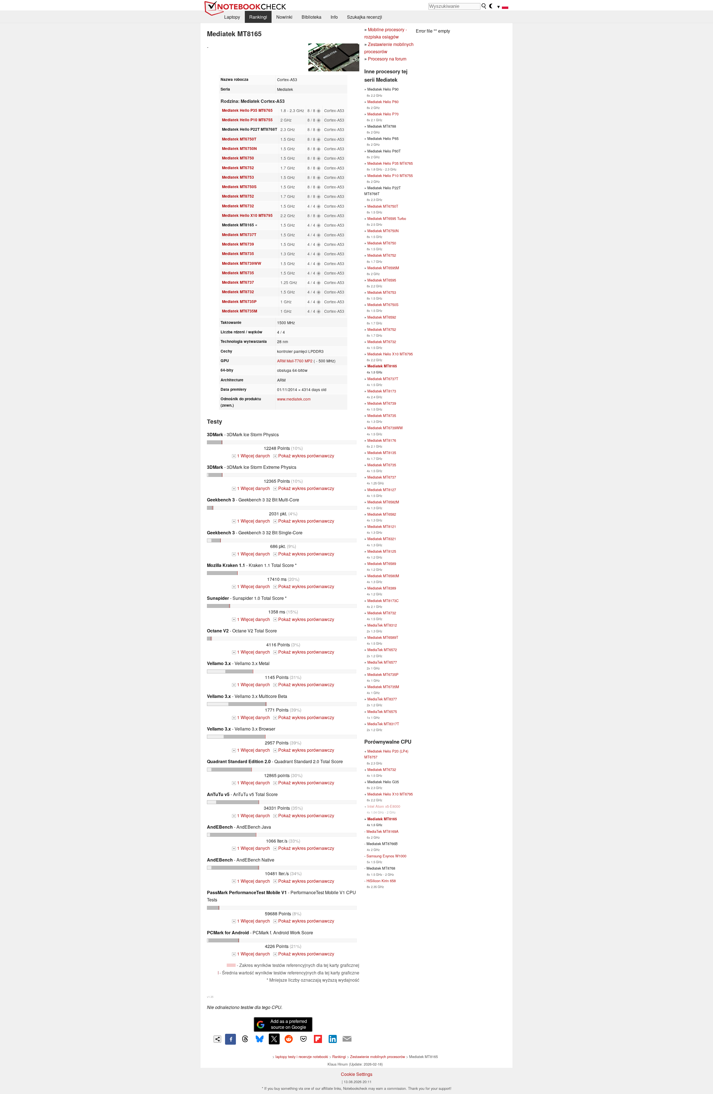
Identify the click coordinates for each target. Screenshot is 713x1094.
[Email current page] (347, 1039)
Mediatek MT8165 (382, 365)
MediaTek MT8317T (383, 723)
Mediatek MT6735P (239, 301)
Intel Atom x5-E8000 (383, 806)
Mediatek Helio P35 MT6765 (247, 110)
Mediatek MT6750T (239, 139)
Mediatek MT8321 (381, 538)
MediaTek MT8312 (382, 625)
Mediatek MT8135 (381, 452)
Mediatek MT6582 (381, 514)
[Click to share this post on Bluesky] (259, 1039)
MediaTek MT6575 (382, 711)
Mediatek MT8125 (381, 551)
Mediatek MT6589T (382, 637)
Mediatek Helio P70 (383, 114)
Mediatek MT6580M (383, 575)
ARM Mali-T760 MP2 (294, 360)
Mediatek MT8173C (383, 600)
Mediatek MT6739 (238, 244)
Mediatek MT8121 (381, 526)
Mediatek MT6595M (383, 267)
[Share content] (217, 1039)
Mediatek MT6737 (238, 282)
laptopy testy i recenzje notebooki (301, 1056)
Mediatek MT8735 (238, 253)
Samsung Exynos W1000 (386, 855)
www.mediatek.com (294, 399)
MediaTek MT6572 (382, 649)
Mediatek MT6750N (239, 148)
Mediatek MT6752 (238, 167)
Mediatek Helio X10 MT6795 (247, 215)
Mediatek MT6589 (381, 563)
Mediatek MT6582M (383, 501)
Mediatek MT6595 (381, 280)
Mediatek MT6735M (239, 311)
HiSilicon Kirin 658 (381, 880)
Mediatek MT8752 (238, 196)
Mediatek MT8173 (381, 391)
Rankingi (258, 17)
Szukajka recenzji (364, 17)
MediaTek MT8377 (382, 699)
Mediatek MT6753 (238, 177)
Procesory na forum (387, 58)
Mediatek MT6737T (239, 234)
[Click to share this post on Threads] (245, 1039)
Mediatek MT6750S (239, 186)
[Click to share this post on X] (274, 1039)
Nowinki (284, 17)
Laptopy (232, 17)
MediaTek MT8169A (383, 831)
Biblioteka (311, 17)
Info (334, 17)
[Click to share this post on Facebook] (230, 1039)
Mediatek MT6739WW (241, 263)
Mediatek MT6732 (238, 205)
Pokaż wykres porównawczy (304, 455)
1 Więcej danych (251, 455)
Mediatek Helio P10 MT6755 (247, 119)
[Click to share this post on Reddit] (289, 1039)
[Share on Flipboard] (317, 1039)
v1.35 (210, 997)
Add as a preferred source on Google (288, 1024)
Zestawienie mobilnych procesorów (377, 1056)
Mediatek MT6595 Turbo (386, 218)
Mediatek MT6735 (238, 272)
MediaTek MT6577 (382, 662)
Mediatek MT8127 (381, 489)
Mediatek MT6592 (381, 317)
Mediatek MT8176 (381, 440)
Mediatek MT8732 (238, 291)
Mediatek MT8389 (381, 588)
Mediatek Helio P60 (383, 101)
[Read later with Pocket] (303, 1039)
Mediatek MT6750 (238, 158)
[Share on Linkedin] (332, 1039)
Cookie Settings (356, 1074)
